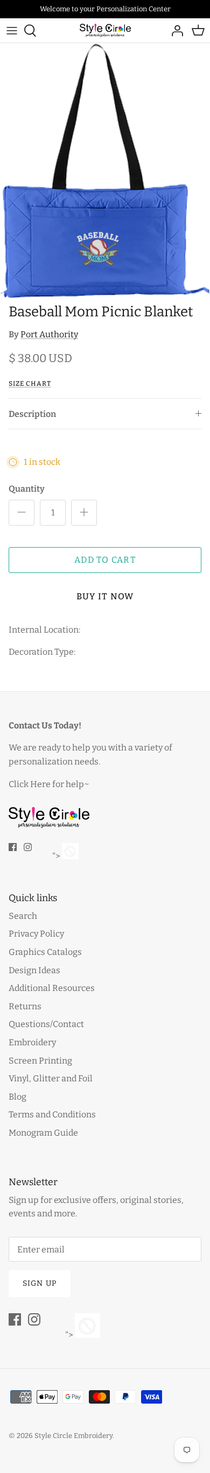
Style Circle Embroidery (73, 1436)
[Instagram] (28, 847)
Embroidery (32, 1042)
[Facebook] (13, 847)
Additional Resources (52, 988)
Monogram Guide (43, 1133)
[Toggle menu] (12, 31)
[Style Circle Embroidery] (105, 30)
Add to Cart (105, 560)
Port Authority (49, 334)
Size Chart (30, 383)
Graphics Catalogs (45, 952)
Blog (17, 1097)
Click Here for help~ (49, 784)
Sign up (40, 1283)
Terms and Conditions (52, 1114)
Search (23, 916)
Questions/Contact (46, 1024)
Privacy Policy (36, 934)
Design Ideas (34, 970)
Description (32, 414)
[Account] (174, 31)
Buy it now (105, 596)
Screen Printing (40, 1061)
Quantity (27, 489)
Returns (25, 1006)
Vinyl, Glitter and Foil (51, 1078)
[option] (105, 171)
